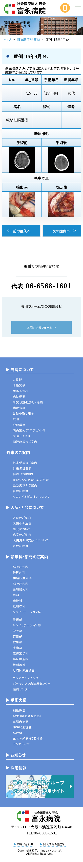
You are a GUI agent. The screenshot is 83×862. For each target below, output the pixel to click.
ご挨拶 (17, 380)
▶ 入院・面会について (25, 507)
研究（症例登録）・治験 (28, 402)
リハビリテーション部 (27, 625)
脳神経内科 (21, 584)
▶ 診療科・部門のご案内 (27, 557)
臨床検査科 (21, 659)
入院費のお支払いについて (31, 540)
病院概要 (19, 396)
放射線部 (19, 665)
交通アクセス (22, 436)
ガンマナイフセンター (27, 678)
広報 (16, 419)
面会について (22, 529)
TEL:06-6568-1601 (41, 832)
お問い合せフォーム (39, 327)
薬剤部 (17, 636)
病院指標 (19, 408)
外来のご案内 (18, 452)
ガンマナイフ (21, 744)
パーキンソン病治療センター (32, 683)
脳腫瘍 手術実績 (28, 39)
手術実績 (19, 385)
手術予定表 (21, 391)
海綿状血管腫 (22, 727)
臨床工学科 (21, 653)
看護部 (17, 619)
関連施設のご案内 (25, 442)
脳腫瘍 (17, 733)
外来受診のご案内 (25, 463)
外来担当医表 (22, 468)
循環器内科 (21, 589)
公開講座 (19, 425)
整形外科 (19, 572)
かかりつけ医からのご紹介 (31, 480)
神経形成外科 (22, 578)
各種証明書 (21, 491)
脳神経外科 (21, 567)
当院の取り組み (23, 413)
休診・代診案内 (23, 474)
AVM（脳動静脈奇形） (27, 716)
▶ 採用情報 (16, 767)
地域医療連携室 (24, 670)
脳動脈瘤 (19, 710)
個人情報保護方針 (53, 844)
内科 (16, 595)
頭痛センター (22, 689)
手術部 (17, 648)
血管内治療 (21, 722)
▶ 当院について (19, 369)
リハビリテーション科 (27, 612)
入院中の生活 (22, 523)
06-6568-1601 (49, 286)
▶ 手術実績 (16, 700)
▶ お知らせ (16, 755)
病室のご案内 (22, 535)
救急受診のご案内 (25, 485)
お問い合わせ (23, 844)
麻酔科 (17, 601)
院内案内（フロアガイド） (29, 430)
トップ (7, 39)
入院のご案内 (22, 518)
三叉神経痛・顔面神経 (28, 738)
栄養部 (17, 631)
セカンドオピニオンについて (31, 496)
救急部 (17, 642)
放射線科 (19, 606)
